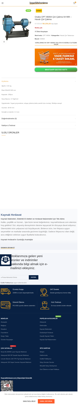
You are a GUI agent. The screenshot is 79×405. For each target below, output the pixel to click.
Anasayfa (4, 322)
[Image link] (56, 57)
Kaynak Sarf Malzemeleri (48, 339)
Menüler (4, 318)
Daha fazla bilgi (29, 401)
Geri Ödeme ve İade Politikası (49, 369)
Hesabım (4, 329)
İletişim (42, 352)
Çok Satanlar (8, 347)
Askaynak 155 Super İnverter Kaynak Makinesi (16, 362)
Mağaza (3, 325)
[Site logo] (39, 3)
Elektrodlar (43, 325)
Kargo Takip (5, 336)
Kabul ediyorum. (46, 401)
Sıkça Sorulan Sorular (47, 362)
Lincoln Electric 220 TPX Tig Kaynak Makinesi (15, 359)
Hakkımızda (44, 355)
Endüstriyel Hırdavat (46, 332)
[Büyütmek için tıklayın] (4, 41)
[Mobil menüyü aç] (3, 3)
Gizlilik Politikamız (45, 359)
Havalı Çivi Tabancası (67, 35)
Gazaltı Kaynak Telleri (47, 336)
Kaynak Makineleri (46, 329)
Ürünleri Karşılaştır (7, 339)
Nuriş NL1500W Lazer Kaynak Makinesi (14, 352)
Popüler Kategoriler (50, 318)
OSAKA (42, 39)
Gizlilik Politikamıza (7, 282)
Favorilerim (4, 332)
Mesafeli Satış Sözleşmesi (48, 366)
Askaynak (43, 322)
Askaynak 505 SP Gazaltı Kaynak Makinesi (15, 355)
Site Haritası (45, 348)
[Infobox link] (19, 291)
